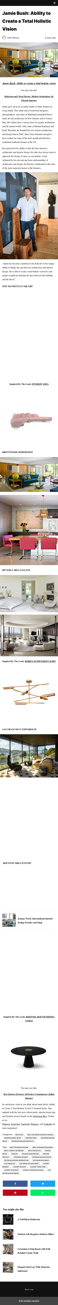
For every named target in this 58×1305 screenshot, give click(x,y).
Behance (35, 1123)
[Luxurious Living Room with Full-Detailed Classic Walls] (8, 1253)
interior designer (41, 1160)
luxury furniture (38, 1167)
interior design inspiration (16, 1160)
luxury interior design (33, 1170)
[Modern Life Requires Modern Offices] (8, 1238)
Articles (19, 1134)
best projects (34, 1150)
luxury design (19, 1167)
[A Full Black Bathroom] (8, 1223)
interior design (21, 1157)
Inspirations (30, 1138)
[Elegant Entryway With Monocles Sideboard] (8, 1271)
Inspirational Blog (12, 1138)
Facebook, (25, 1123)
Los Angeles (9, 1163)
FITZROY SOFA (40, 384)
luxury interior (11, 1170)
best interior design (19, 1147)
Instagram (15, 1123)
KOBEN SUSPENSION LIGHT (40, 661)
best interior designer (43, 1147)
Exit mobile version (29, 1301)
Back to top (29, 1289)
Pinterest (6, 1123)
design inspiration (30, 1154)
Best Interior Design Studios (40, 1134)
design (15, 1154)
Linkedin (48, 1123)
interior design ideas (41, 1157)
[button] (15, 1184)
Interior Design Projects (23, 1141)
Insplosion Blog (40, 1116)
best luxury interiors (14, 1150)
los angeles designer (29, 1163)
